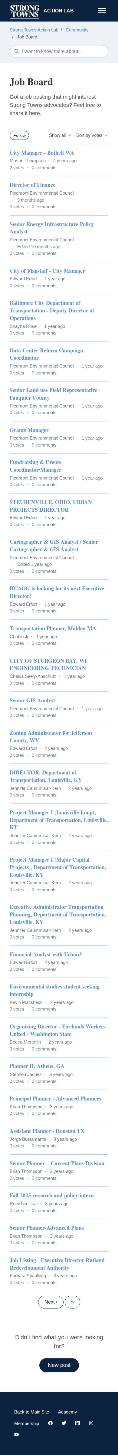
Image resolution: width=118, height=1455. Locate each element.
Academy (67, 1411)
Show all (58, 135)
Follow (19, 135)
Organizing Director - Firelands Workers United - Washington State (58, 1030)
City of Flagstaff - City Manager (47, 271)
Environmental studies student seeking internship (55, 990)
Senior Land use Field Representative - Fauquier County (55, 393)
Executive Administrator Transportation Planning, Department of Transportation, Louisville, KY (58, 914)
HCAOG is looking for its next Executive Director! (57, 592)
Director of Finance (32, 185)
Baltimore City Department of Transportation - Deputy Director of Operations (52, 310)
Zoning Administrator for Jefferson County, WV (51, 736)
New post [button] (59, 1365)
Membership (26, 1423)
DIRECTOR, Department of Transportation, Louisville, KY (46, 776)
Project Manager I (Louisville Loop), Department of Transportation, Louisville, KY (59, 819)
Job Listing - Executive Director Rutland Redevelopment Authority (57, 1264)
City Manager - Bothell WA (42, 153)
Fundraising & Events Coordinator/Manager (35, 465)
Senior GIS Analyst (32, 700)
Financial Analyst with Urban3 (46, 954)
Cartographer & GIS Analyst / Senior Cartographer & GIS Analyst (54, 545)
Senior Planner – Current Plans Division (57, 1163)
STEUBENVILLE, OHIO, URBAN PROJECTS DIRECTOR (51, 505)
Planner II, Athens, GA (37, 1066)
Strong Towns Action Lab (34, 29)
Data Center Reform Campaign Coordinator (46, 354)
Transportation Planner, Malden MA (53, 628)
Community (77, 29)
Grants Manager (29, 430)
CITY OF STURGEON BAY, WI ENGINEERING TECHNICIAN (48, 664)
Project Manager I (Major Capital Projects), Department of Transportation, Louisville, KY (58, 867)
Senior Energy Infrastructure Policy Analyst (52, 228)
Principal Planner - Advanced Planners (55, 1098)
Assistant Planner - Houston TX (47, 1131)
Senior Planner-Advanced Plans (47, 1228)
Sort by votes (90, 135)
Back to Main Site (31, 1411)
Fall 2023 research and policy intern (52, 1195)
